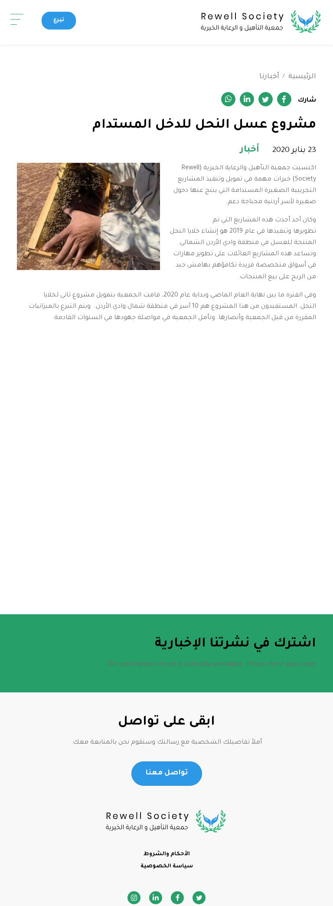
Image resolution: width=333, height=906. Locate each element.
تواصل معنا (166, 773)
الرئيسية (302, 77)
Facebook (177, 897)
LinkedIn (155, 897)
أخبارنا (269, 77)
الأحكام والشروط (167, 854)
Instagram (133, 897)
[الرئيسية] (206, 22)
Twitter (199, 897)
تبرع (58, 20)
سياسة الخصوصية (166, 866)
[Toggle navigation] (16, 20)
